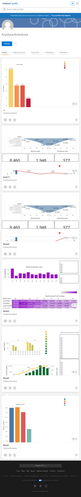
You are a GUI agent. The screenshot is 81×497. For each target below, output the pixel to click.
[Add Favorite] (76, 120)
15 (76, 104)
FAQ (27, 471)
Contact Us (61, 471)
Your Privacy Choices (51, 480)
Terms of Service (16, 476)
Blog (23, 471)
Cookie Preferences (30, 480)
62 (76, 305)
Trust (18, 471)
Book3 (6, 311)
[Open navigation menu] (77, 3)
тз (4, 110)
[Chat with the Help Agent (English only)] (73, 3)
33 (76, 238)
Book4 (6, 244)
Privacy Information (31, 476)
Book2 (6, 378)
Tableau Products (42, 471)
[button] (35, 486)
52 (76, 439)
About (33, 471)
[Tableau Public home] (10, 3)
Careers (52, 471)
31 (76, 171)
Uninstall (73, 476)
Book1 (6, 445)
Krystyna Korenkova (10, 113)
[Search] (4, 9)
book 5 (6, 177)
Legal (6, 476)
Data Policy (44, 476)
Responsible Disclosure (59, 476)
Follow (7, 44)
